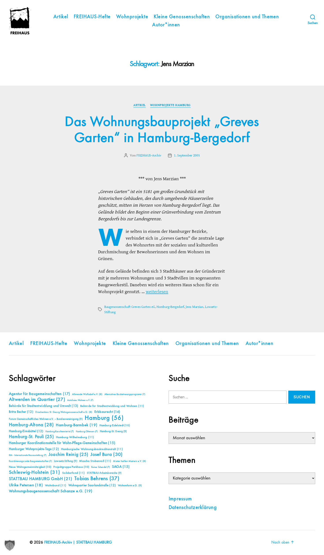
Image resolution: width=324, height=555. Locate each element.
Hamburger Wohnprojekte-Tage (34, 449)
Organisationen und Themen (247, 17)
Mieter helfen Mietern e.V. (129, 461)
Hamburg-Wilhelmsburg (75, 437)
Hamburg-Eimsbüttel (26, 431)
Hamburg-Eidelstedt (114, 425)
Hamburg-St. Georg (113, 431)
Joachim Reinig (68, 454)
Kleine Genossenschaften (182, 17)
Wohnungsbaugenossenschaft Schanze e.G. (50, 491)
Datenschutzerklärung (193, 507)
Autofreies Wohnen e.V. (80, 400)
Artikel (60, 17)
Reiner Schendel (100, 467)
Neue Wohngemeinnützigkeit (30, 467)
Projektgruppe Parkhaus (71, 467)
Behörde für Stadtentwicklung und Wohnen (112, 406)
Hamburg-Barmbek (76, 425)
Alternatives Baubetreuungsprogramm (124, 394)
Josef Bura (106, 454)
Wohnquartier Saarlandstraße (92, 485)
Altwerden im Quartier (37, 399)
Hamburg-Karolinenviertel (59, 431)
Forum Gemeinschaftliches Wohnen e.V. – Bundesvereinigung (46, 419)
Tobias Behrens (96, 478)
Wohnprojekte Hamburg (170, 105)
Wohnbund (55, 485)
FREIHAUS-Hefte (92, 17)
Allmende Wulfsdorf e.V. (87, 394)
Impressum (180, 499)
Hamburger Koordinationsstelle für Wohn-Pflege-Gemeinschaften (62, 443)
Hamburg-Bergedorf (170, 307)
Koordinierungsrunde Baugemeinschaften (30, 461)
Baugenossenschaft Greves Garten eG (129, 307)
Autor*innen (166, 25)
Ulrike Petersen (26, 485)
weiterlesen (157, 292)
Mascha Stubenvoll (95, 461)
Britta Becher (21, 411)
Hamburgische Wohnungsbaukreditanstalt (92, 449)
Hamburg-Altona (31, 424)
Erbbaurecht (107, 412)
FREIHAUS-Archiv (148, 155)
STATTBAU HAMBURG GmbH (40, 479)
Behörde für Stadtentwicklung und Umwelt (43, 406)
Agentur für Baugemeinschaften (39, 394)
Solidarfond (73, 472)
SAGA (121, 467)
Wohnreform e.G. (130, 485)
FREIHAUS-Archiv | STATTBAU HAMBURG (78, 542)
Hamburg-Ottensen (87, 431)
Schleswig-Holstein (34, 472)
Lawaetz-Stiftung (65, 461)
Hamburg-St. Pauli (31, 436)
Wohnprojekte (132, 17)
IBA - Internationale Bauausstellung (27, 455)
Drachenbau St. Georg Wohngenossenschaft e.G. (63, 412)
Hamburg (104, 418)
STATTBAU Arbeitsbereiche (104, 473)
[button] (9, 545)
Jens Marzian (194, 307)
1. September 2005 (187, 155)
